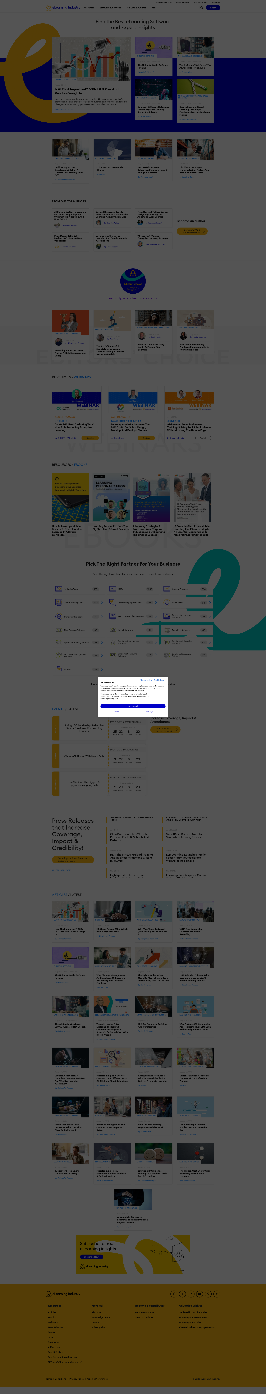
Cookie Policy (160, 680)
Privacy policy (146, 680)
